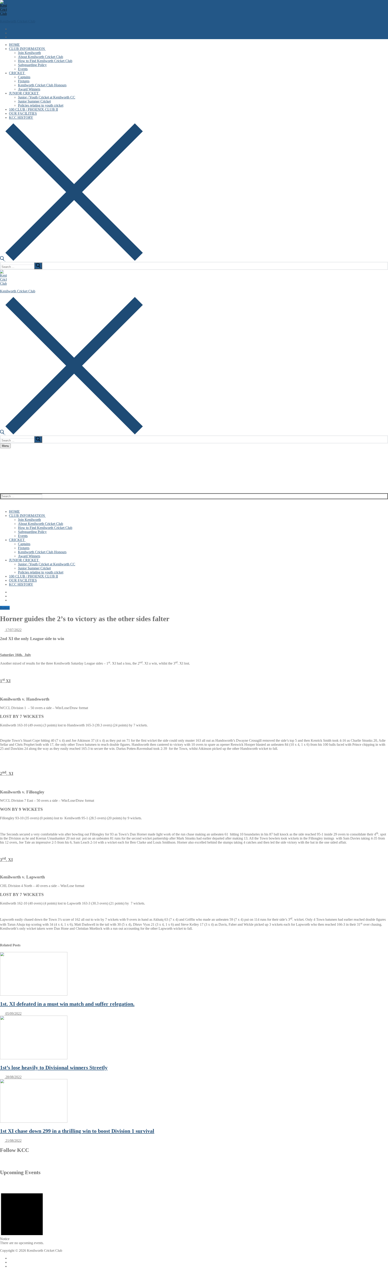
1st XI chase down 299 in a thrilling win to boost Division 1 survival (77, 1131)
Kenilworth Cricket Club (17, 21)
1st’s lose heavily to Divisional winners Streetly (54, 1067)
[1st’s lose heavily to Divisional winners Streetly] (33, 1058)
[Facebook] (11, 29)
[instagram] (209, 1162)
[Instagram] (11, 37)
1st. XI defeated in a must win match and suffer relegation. (67, 1004)
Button (5, 608)
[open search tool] (71, 260)
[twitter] (198, 1162)
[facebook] (187, 1162)
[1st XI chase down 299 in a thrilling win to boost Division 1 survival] (33, 1121)
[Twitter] (11, 33)
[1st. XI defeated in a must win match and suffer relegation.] (33, 994)
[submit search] (38, 265)
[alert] (22, 1216)
